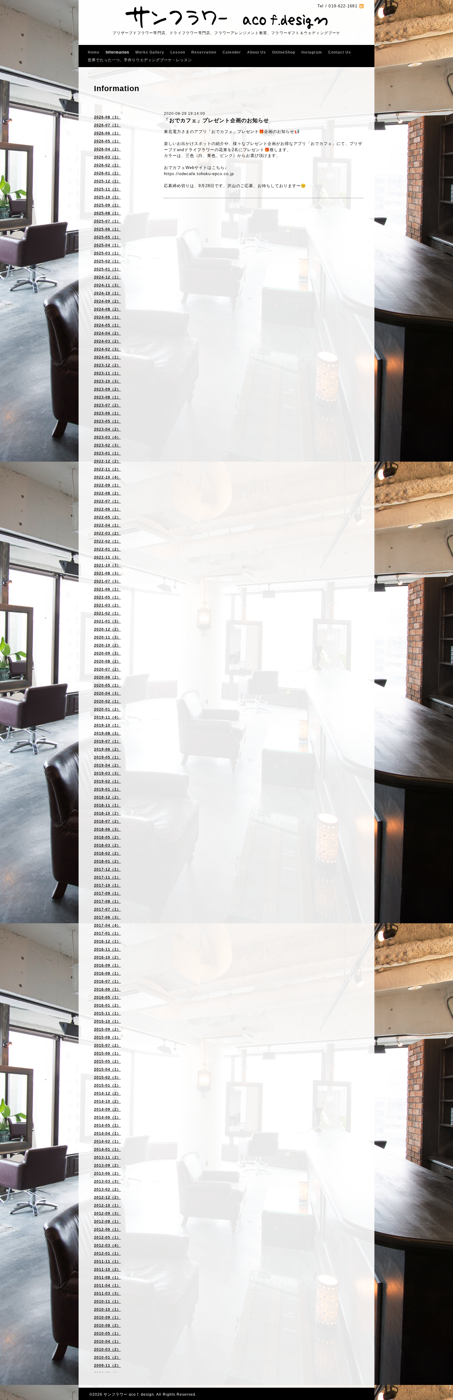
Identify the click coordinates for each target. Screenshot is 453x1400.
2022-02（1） (107, 541)
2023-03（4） (107, 437)
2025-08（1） (107, 213)
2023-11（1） (107, 373)
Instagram (311, 52)
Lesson (177, 52)
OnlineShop (283, 52)
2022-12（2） (107, 461)
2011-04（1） (107, 1285)
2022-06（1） (107, 509)
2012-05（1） (107, 1237)
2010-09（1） (107, 1317)
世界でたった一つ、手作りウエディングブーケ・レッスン (140, 60)
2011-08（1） (107, 1277)
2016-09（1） (107, 965)
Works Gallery (149, 52)
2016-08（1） (107, 973)
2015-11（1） (107, 1013)
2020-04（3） (107, 693)
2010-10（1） (107, 1309)
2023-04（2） (107, 429)
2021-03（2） (107, 605)
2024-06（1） (107, 317)
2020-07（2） (107, 669)
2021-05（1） (107, 597)
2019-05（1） (107, 757)
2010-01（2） (107, 1357)
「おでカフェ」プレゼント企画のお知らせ (216, 120)
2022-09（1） (107, 485)
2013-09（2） (107, 1165)
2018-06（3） (107, 829)
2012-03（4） (107, 1245)
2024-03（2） (107, 341)
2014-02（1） (107, 1141)
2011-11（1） (107, 1261)
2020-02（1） (107, 701)
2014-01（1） (107, 1149)
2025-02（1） (107, 261)
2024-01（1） (107, 357)
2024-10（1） (107, 293)
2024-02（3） (107, 349)
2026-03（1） (107, 157)
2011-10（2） (107, 1269)
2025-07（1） (107, 221)
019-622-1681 (343, 6)
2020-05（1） (107, 685)
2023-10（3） (107, 381)
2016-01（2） (107, 1005)
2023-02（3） (107, 445)
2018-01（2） (107, 861)
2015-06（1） (107, 1053)
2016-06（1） (107, 989)
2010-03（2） (107, 1349)
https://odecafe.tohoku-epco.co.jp (199, 173)
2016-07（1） (107, 981)
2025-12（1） (107, 181)
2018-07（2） (107, 821)
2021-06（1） (107, 589)
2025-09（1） (107, 205)
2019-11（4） (107, 717)
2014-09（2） (107, 1109)
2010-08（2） (107, 1325)
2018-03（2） (107, 845)
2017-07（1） (107, 909)
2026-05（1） (107, 141)
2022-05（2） (107, 517)
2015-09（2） (107, 1029)
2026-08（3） (107, 117)
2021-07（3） (107, 581)
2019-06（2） (107, 749)
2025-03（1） (107, 253)
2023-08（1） (107, 397)
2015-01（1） (107, 1085)
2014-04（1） (107, 1133)
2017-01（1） (107, 933)
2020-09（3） (107, 653)
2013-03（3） (107, 1181)
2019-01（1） (107, 789)
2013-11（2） (107, 1157)
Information (117, 52)
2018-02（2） (107, 853)
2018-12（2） (107, 797)
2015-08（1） (107, 1037)
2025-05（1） (107, 237)
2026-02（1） (107, 165)
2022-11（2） (107, 469)
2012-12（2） (107, 1197)
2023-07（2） (107, 405)
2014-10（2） (107, 1101)
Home (94, 52)
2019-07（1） (107, 741)
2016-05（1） (107, 997)
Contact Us (339, 52)
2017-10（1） (107, 885)
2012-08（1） (107, 1221)
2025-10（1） (107, 197)
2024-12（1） (107, 277)
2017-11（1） (107, 877)
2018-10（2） (107, 813)
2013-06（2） (107, 1173)
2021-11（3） (107, 557)
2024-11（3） (107, 285)
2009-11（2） (107, 1365)
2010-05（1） (107, 1333)
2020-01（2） (107, 709)
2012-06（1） (107, 1229)
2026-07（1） (107, 125)
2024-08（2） (107, 309)
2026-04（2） (107, 149)
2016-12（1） (107, 941)
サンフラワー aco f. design (129, 1394)
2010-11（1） (107, 1301)
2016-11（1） (107, 949)
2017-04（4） (107, 925)
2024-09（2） (107, 301)
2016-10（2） (107, 957)
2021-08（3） (107, 573)
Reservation (203, 52)
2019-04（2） (107, 765)
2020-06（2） (107, 677)
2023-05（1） (107, 421)
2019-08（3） (107, 733)
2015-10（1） (107, 1021)
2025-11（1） (107, 189)
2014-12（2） (107, 1093)
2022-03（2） (107, 533)
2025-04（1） (107, 245)
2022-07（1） (107, 501)
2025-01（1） (107, 269)
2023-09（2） (107, 389)
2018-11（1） (107, 805)
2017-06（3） (107, 917)
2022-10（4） (107, 477)
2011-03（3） (107, 1293)
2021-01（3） (107, 621)
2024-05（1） (107, 325)
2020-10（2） (107, 645)
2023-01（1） (107, 453)
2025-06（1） (107, 229)
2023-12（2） (107, 365)
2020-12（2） (107, 629)
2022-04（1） (107, 525)
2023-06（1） (107, 413)
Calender (231, 52)
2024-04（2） (107, 333)
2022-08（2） (107, 493)
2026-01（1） (107, 173)
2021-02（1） (107, 613)
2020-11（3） (107, 637)
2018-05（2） (107, 837)
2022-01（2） (107, 549)
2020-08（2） (107, 661)
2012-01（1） (107, 1253)
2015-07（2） (107, 1045)
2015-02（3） (107, 1077)
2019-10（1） (107, 725)
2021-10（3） (107, 565)
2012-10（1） (107, 1205)
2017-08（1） (107, 901)
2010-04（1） (107, 1341)
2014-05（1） (107, 1125)
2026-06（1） (107, 133)
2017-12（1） (107, 869)
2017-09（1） (107, 893)
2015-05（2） (107, 1061)
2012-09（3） (107, 1213)
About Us (256, 52)
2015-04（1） (107, 1069)
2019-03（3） (107, 773)
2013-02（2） (107, 1189)
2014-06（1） (107, 1117)
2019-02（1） (107, 781)
